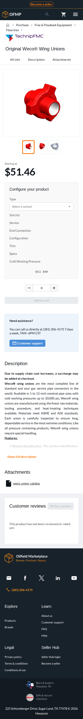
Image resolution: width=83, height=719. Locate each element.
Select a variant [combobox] (22, 206)
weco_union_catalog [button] (26, 483)
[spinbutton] (41, 287)
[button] (69, 206)
